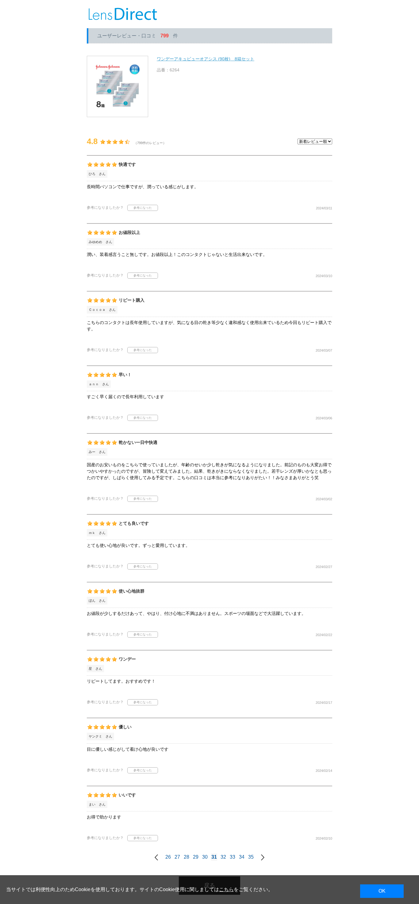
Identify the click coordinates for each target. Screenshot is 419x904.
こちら (226, 889)
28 (186, 857)
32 (223, 857)
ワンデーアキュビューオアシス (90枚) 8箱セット (205, 58)
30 (205, 857)
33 (232, 857)
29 (195, 857)
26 (168, 857)
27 (177, 857)
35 (251, 857)
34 (241, 857)
